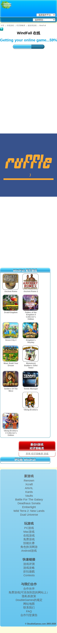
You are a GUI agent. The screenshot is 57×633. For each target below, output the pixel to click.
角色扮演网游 (29, 546)
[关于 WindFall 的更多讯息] (1, 27)
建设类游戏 (32, 25)
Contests (29, 575)
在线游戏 (10, 25)
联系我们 (29, 607)
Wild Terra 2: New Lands (28, 510)
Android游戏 (29, 550)
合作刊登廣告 (29, 615)
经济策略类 (20, 25)
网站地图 (29, 603)
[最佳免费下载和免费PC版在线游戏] (6, 5)
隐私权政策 (29, 596)
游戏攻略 (29, 567)
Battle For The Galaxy (29, 499)
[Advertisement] (28, 88)
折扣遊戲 (29, 571)
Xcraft (29, 484)
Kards (29, 492)
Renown (29, 480)
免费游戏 (29, 539)
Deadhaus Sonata (29, 503)
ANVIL (29, 488)
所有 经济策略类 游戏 (37, 453)
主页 (2, 25)
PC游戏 (29, 528)
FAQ (29, 611)
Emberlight (29, 507)
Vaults (29, 495)
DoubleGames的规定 (29, 600)
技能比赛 (29, 543)
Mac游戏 (29, 531)
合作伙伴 (29, 588)
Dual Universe (29, 514)
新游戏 (29, 476)
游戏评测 (29, 564)
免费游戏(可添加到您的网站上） (29, 592)
